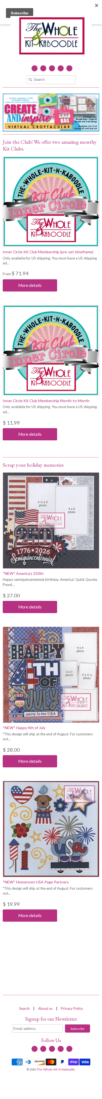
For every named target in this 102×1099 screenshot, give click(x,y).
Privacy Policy (72, 1008)
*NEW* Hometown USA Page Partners (36, 882)
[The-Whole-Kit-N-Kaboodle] (51, 36)
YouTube (52, 68)
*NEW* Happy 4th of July (24, 727)
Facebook (35, 68)
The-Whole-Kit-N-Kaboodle (55, 1069)
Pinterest (69, 68)
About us (45, 1008)
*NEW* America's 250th (23, 573)
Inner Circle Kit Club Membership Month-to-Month (46, 400)
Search (24, 1008)
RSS (43, 68)
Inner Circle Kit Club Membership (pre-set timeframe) (48, 251)
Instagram (61, 68)
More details (30, 285)
